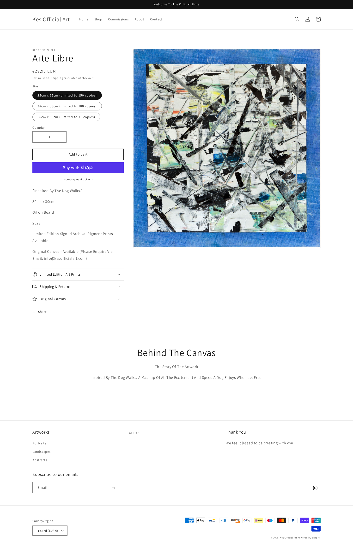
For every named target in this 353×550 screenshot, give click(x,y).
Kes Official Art (288, 537)
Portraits (39, 443)
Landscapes (41, 451)
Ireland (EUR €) (47, 531)
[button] (297, 19)
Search (134, 432)
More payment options (78, 179)
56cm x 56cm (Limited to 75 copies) (66, 117)
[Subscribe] (113, 487)
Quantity (38, 128)
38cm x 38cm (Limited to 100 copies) (67, 106)
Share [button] (42, 311)
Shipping (57, 78)
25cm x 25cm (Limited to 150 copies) (67, 95)
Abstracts (39, 460)
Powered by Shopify (309, 537)
